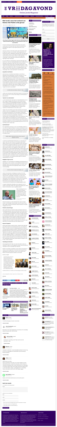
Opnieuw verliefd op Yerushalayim (48, 89)
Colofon (46, 16)
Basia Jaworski (47, 172)
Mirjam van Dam (47, 188)
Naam (3, 394)
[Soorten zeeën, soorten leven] (35, 113)
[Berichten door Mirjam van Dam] (43, 188)
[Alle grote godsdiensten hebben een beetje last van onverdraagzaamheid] (24, 306)
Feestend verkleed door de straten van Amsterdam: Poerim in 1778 (35, 205)
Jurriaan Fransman (48, 260)
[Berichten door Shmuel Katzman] (30, 293)
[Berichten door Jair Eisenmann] (30, 235)
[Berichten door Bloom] (30, 223)
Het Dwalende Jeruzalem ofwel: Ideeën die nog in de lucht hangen (48, 77)
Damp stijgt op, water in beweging (48, 111)
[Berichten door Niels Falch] (43, 286)
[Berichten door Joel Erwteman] (43, 156)
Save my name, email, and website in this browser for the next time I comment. (14, 402)
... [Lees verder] (33, 70)
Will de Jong (47, 246)
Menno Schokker (48, 237)
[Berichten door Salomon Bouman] (30, 219)
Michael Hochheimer (48, 184)
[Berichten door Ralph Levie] (30, 301)
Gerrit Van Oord (48, 168)
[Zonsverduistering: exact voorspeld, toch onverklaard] (35, 40)
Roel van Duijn (9, 336)
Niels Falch (47, 285)
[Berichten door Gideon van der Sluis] (43, 177)
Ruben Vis (33, 242)
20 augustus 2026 (32, 47)
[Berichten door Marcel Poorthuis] (43, 282)
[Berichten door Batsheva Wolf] (43, 226)
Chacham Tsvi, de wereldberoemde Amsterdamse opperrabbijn (35, 100)
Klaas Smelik (47, 301)
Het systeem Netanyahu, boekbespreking (49, 328)
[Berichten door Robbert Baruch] (30, 272)
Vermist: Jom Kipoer (33, 135)
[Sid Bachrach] (43, 338)
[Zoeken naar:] (50, 17)
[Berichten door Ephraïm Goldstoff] (30, 231)
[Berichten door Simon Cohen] (30, 254)
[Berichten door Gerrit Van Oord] (43, 169)
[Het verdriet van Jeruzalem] (7, 305)
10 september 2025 (32, 171)
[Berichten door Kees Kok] (30, 263)
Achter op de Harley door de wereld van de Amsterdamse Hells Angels (48, 114)
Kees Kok (33, 261)
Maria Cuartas (34, 287)
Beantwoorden (6, 323)
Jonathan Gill (47, 151)
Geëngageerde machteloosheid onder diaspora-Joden (14, 309)
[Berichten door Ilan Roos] (30, 297)
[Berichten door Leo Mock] (43, 181)
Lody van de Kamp (35, 226)
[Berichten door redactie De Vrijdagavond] (30, 309)
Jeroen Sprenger (35, 275)
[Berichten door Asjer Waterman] (43, 294)
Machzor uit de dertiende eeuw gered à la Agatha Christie (34, 153)
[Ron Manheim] (43, 322)
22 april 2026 (31, 119)
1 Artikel (19, 288)
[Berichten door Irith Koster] (43, 278)
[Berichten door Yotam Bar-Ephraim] (43, 290)
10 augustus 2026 (32, 83)
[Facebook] (55, 2)
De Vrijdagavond (5, 416)
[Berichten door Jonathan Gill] (43, 152)
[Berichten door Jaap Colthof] (30, 268)
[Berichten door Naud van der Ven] (43, 165)
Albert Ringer (47, 297)
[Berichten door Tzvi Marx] (43, 200)
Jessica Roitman (48, 310)
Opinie (7, 16)
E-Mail (3, 397)
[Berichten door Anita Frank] (30, 258)
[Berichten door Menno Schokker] (43, 238)
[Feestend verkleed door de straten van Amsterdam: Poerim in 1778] (35, 200)
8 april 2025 (31, 189)
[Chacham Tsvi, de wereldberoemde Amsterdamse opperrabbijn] (35, 94)
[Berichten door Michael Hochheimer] (43, 185)
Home (3, 16)
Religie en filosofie (39, 16)
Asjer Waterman (48, 293)
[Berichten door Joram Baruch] (43, 196)
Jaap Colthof (34, 266)
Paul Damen (47, 241)
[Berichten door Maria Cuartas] (30, 289)
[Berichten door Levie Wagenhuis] (43, 214)
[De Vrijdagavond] (28, 14)
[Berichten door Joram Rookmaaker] (43, 222)
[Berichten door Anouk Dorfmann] (43, 161)
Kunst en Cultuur (18, 16)
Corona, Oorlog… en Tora (34, 170)
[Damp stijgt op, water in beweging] (35, 58)
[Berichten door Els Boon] (43, 307)
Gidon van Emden (48, 229)
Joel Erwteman (48, 155)
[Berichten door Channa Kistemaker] (30, 239)
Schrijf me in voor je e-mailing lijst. (7, 393)
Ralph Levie (34, 300)
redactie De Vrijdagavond (36, 308)
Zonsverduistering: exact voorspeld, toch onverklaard (34, 45)
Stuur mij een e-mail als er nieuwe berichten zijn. (11, 405)
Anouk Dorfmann (48, 159)
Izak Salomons (47, 203)
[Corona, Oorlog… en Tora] (35, 166)
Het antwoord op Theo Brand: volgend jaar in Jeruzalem (34, 187)
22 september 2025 (32, 155)
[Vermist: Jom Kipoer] (35, 130)
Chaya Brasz (47, 250)
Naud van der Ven (48, 164)
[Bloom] (43, 318)
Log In (51, 16)
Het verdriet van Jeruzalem (5, 309)
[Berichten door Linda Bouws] (43, 148)
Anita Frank (34, 257)
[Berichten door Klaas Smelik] (43, 303)
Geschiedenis (26, 16)
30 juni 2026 (31, 102)
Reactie (4, 386)
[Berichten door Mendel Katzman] (43, 218)
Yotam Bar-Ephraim (48, 289)
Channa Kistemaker (35, 238)
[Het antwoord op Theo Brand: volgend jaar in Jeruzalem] (35, 181)
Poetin (9, 284)
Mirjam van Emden (48, 255)
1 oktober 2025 (32, 136)
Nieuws (11, 16)
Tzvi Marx (46, 199)
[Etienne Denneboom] (43, 328)
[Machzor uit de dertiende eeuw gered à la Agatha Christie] (35, 147)
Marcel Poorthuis (48, 281)
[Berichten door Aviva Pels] (30, 249)
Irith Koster (47, 276)
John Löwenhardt (9, 326)
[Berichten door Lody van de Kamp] (30, 226)
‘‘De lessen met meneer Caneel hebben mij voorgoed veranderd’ (34, 81)
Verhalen (32, 16)
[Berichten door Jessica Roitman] (43, 311)
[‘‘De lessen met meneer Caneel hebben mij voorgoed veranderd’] (35, 76)
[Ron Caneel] (43, 333)
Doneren (19, 1)
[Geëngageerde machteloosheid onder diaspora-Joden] (15, 305)
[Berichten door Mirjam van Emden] (43, 257)
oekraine (4, 284)
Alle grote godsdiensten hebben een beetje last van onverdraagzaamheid (24, 311)
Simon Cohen (34, 252)
